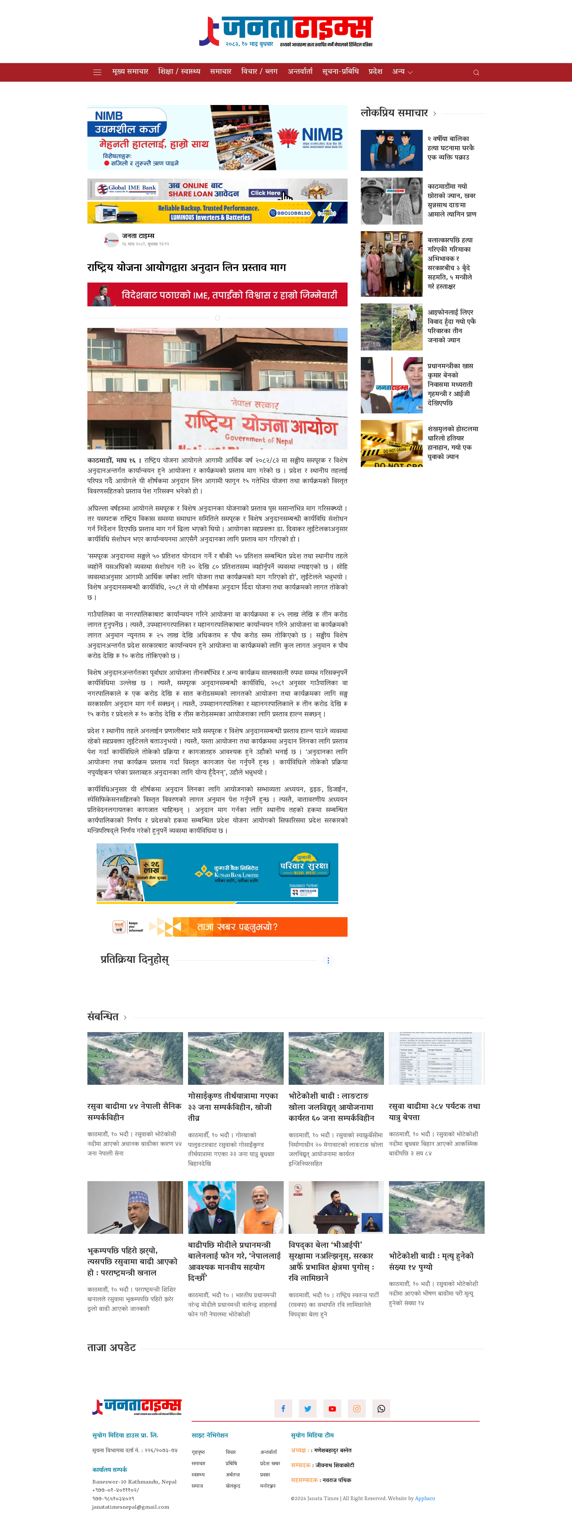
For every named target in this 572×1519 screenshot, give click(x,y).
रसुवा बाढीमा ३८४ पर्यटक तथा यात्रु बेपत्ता (434, 1113)
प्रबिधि (231, 1464)
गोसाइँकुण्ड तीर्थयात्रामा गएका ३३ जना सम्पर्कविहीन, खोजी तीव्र (233, 1107)
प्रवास (265, 1475)
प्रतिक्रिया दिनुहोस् (134, 960)
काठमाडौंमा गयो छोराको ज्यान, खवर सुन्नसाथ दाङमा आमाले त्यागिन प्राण (452, 201)
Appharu (425, 1499)
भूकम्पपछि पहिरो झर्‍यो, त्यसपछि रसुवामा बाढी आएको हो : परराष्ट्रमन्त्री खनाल (132, 1262)
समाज (197, 1487)
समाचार (220, 72)
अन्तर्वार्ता (300, 72)
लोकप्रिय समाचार (394, 114)
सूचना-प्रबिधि (340, 72)
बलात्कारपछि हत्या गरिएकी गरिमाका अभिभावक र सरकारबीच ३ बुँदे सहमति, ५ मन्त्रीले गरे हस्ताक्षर (450, 264)
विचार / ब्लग (259, 72)
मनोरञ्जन (268, 1487)
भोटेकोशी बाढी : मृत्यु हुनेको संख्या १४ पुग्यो (431, 1262)
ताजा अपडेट (111, 1349)
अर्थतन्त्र (233, 1475)
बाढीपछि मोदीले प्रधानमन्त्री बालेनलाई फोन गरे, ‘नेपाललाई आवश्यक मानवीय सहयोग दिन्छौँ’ (234, 1262)
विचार (231, 1453)
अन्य (398, 72)
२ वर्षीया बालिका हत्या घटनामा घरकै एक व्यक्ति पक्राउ (451, 148)
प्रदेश (375, 72)
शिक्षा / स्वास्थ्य (179, 72)
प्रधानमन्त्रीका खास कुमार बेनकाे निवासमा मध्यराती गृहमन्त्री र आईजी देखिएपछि (450, 385)
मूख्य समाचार (130, 72)
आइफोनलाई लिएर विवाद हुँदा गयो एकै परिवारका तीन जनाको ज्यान (452, 327)
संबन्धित (103, 1018)
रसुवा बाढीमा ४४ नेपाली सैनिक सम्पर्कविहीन (134, 1113)
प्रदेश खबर (270, 1464)
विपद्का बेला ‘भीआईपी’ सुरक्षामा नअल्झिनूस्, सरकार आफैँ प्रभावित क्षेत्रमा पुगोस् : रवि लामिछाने (331, 1262)
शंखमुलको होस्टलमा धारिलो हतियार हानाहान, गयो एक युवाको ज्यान (453, 443)
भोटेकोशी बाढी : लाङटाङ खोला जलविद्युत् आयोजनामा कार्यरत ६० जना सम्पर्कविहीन (331, 1107)
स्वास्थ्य (198, 1475)
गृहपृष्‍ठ (198, 1453)
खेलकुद (233, 1487)
